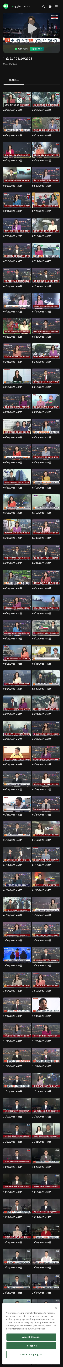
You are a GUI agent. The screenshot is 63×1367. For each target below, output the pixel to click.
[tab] (14, 80)
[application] (31, 29)
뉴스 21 (8, 58)
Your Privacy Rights (31, 1354)
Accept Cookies (31, 1336)
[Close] (56, 1308)
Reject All (31, 1345)
